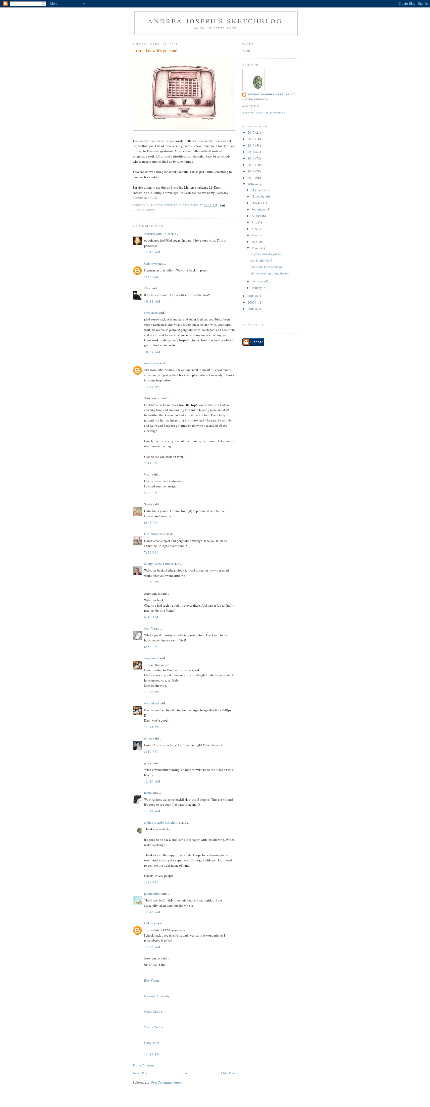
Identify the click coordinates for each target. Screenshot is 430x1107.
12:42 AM (152, 912)
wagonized (151, 658)
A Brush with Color (157, 233)
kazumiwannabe (155, 533)
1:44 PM (151, 882)
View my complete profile (264, 112)
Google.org (151, 1042)
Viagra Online (153, 1027)
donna (148, 738)
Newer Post (140, 1073)
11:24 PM (152, 727)
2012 (251, 164)
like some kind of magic (266, 266)
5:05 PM (151, 493)
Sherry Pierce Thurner (158, 563)
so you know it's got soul (266, 254)
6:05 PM (151, 522)
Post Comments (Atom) (166, 1082)
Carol (148, 474)
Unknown (150, 263)
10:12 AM (152, 301)
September (259, 209)
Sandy (148, 504)
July (255, 222)
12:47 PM (152, 386)
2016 (251, 139)
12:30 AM (152, 781)
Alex (147, 288)
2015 (251, 145)
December (259, 190)
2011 (251, 171)
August (257, 215)
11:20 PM (152, 582)
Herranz (198, 141)
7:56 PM (151, 552)
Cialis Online (153, 1011)
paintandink (152, 893)
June (255, 228)
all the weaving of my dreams (270, 273)
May (255, 235)
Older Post (228, 1073)
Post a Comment (144, 1065)
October (257, 203)
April (255, 241)
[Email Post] (222, 205)
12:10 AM (152, 252)
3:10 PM (151, 751)
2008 (251, 296)
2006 (251, 309)
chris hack (151, 312)
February (258, 281)
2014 (251, 152)
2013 (251, 158)
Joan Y (148, 628)
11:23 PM (152, 692)
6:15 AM (151, 617)
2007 (251, 302)
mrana (148, 792)
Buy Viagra (152, 980)
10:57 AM (152, 352)
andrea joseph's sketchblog (215, 21)
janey (148, 763)
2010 (251, 177)
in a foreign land (261, 260)
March (256, 248)
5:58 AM (151, 276)
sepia (150, 209)
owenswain (151, 363)
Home (184, 1073)
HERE (152, 197)
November (259, 196)
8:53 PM (151, 646)
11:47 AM (152, 811)
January (257, 287)
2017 (251, 132)
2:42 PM (151, 463)
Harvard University (157, 996)
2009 (251, 184)
